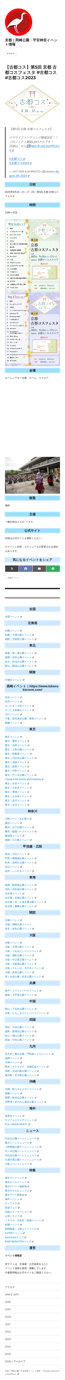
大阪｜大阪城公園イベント (19, 964)
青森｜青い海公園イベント (19, 653)
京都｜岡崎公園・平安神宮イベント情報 (22, 1371)
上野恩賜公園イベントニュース (22, 1147)
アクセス (10, 1287)
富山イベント (12, 866)
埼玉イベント (12, 697)
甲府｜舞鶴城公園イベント (19, 858)
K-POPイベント (13, 1233)
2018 (7, 1302)
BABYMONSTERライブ (18, 1241)
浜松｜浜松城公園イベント (19, 889)
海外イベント (12, 1199)
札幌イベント (12, 630)
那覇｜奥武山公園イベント (19, 1097)
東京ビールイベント (16, 1182)
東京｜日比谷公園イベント (19, 758)
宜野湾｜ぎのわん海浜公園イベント (24, 1102)
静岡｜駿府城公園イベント (19, 885)
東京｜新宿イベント (16, 766)
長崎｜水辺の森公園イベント (20, 1071)
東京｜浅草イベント (16, 745)
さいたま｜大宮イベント (18, 706)
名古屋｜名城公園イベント (19, 897)
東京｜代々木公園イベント (19, 775)
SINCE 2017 (12, 1294)
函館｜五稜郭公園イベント (19, 639)
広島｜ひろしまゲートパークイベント (25, 1013)
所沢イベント (12, 701)
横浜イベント (12, 823)
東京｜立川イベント (16, 804)
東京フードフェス (14, 1178)
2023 (8, 1339)
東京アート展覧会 (14, 1195)
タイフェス (11, 1203)
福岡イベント (12, 1058)
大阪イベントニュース (17, 1164)
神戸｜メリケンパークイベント (22, 990)
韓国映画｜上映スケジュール (20, 1229)
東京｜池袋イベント (16, 762)
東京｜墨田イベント (16, 741)
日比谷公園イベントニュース (20, 1155)
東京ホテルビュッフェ (17, 1190)
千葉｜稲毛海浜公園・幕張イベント (24, 718)
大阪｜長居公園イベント (18, 972)
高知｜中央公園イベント (18, 1040)
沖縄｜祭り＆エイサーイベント (22, 1089)
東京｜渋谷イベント (16, 783)
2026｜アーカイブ (15, 1361)
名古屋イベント (13, 893)
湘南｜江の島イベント (17, 840)
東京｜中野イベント (16, 770)
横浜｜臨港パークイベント (19, 831)
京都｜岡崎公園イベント (18, 924)
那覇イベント (12, 1093)
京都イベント (14, 578)
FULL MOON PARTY (16, 1124)
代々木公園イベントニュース (20, 1151)
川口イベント (12, 714)
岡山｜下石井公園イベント (19, 1009)
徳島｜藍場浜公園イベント (19, 1031)
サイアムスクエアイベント (19, 1120)
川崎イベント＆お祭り (17, 818)
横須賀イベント (13, 835)
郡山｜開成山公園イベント (19, 666)
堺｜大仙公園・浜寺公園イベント (23, 976)
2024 (8, 1346)
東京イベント (12, 737)
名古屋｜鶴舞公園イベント (19, 906)
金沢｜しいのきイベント (18, 871)
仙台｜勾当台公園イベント (19, 661)
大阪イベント (12, 942)
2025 (8, 1354)
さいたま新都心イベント (18, 710)
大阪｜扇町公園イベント (18, 955)
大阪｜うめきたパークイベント (22, 951)
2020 (8, 1316)
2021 (7, 1324)
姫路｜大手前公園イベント (19, 995)
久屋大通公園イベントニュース (22, 1159)
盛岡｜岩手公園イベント (18, 657)
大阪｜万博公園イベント (18, 947)
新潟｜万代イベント (16, 854)
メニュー (11, 53)
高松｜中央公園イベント (18, 1027)
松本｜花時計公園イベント (19, 862)
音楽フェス (11, 1207)
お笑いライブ (12, 1216)
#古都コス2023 (19, 163)
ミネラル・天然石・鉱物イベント (23, 1220)
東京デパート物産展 (16, 1186)
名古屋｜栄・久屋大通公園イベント (24, 902)
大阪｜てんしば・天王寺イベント (23, 968)
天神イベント (12, 1062)
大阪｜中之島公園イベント (19, 959)
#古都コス (15, 158)
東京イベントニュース (17, 1142)
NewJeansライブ (14, 1237)
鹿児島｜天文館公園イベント (20, 1075)
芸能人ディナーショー (17, 1212)
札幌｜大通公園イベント (18, 635)
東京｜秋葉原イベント (17, 753)
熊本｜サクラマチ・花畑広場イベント (25, 1066)
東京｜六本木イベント (17, 787)
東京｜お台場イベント (17, 796)
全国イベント (12, 616)
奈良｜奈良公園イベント (18, 928)
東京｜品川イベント (16, 800)
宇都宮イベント (13, 680)
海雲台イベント (13, 1116)
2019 (7, 1309)
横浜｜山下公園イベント (18, 827)
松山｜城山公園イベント (18, 1035)
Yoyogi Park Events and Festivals (23, 779)
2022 (8, 1331)
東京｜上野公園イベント (18, 749)
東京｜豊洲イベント (16, 792)
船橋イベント (12, 723)
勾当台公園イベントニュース (20, 1138)
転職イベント (12, 1224)
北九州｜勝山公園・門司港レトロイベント (28, 1054)
